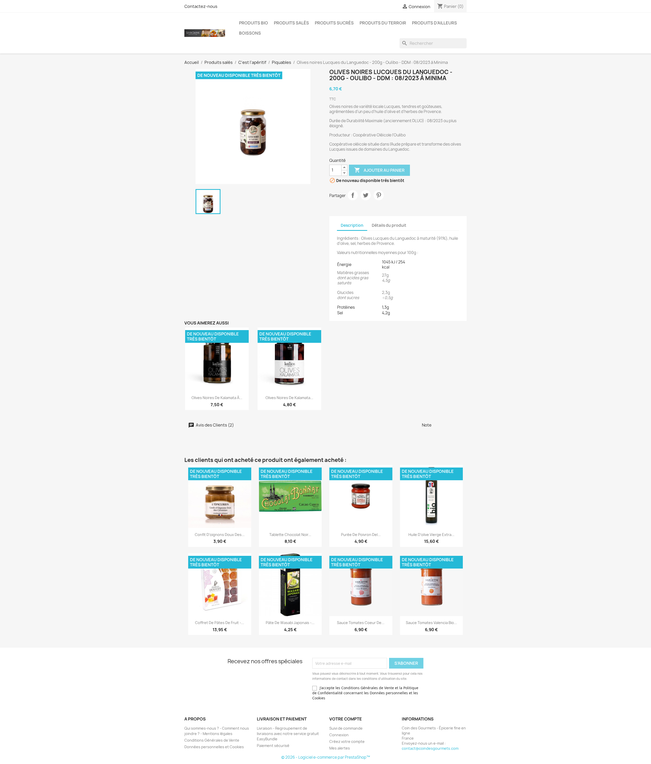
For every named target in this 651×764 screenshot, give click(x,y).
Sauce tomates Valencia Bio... (431, 622)
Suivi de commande (346, 728)
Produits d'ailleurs (434, 23)
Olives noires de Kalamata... (289, 397)
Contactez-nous (200, 6)
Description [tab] (352, 225)
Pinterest (379, 195)
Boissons (250, 33)
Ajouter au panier (379, 170)
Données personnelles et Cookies (214, 746)
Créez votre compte (347, 741)
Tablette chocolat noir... (290, 534)
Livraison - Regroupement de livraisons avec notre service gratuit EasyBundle (288, 733)
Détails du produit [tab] (389, 225)
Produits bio (253, 23)
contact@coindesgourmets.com (430, 748)
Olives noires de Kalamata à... (216, 397)
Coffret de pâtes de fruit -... (219, 622)
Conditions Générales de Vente (211, 740)
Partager (353, 195)
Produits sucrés (334, 23)
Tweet (366, 195)
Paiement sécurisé (273, 745)
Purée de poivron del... (361, 534)
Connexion (339, 734)
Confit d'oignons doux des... (220, 534)
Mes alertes (339, 748)
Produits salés (291, 23)
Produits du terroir (383, 23)
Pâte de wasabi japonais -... (290, 622)
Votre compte (345, 719)
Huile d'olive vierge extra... (431, 534)
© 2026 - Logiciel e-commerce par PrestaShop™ (325, 757)
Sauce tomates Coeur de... (360, 622)
